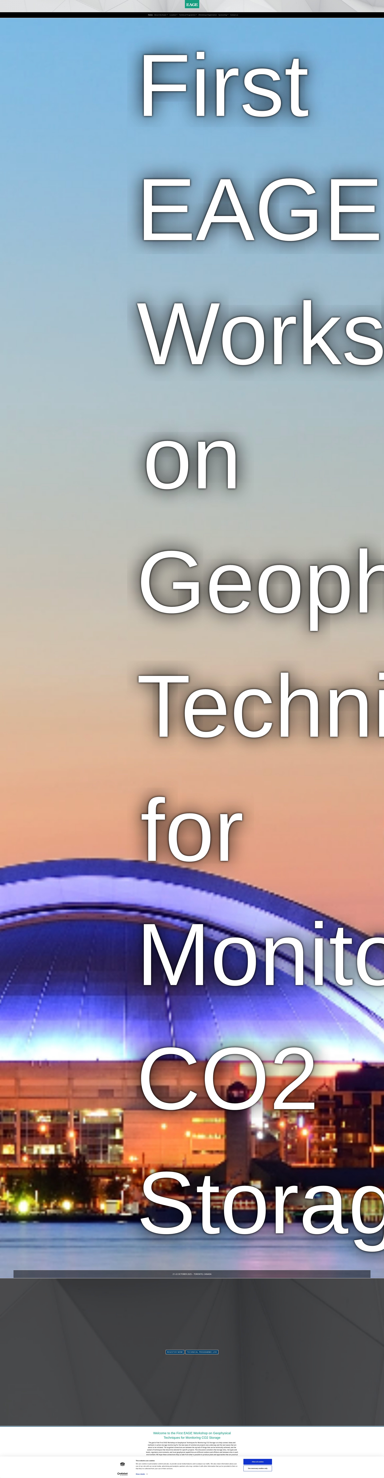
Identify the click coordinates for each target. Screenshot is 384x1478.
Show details (140, 1474)
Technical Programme (187, 15)
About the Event (160, 15)
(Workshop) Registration (207, 15)
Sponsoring (222, 15)
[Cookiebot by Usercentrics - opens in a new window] (122, 1474)
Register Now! (175, 1352)
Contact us (234, 15)
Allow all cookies (258, 1462)
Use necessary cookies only (257, 1468)
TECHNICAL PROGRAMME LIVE (202, 1352)
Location (172, 15)
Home (150, 15)
